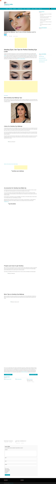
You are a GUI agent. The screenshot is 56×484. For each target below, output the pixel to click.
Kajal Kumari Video (41, 56)
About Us (36, 8)
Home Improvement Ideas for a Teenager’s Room (45, 25)
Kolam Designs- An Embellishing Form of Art (20, 441)
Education (14, 8)
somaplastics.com (6, 201)
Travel (24, 8)
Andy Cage (10, 36)
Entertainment (28, 8)
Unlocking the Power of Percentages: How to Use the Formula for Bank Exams (45, 17)
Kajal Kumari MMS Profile (42, 58)
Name (6, 457)
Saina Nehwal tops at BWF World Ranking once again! (8, 374)
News (33, 8)
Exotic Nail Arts (6, 95)
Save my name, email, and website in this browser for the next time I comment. (7, 470)
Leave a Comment (15, 36)
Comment (6, 449)
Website (6, 464)
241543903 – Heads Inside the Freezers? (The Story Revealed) (45, 20)
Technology (10, 8)
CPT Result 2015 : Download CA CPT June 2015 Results (34, 374)
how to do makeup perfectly (21, 58)
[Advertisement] (21, 43)
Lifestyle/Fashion (20, 8)
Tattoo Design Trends (30, 380)
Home (7, 8)
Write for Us (40, 8)
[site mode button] (50, 8)
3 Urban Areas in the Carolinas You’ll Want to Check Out (46, 22)
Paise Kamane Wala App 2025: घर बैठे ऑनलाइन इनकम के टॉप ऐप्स (45, 14)
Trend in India (8, 4)
